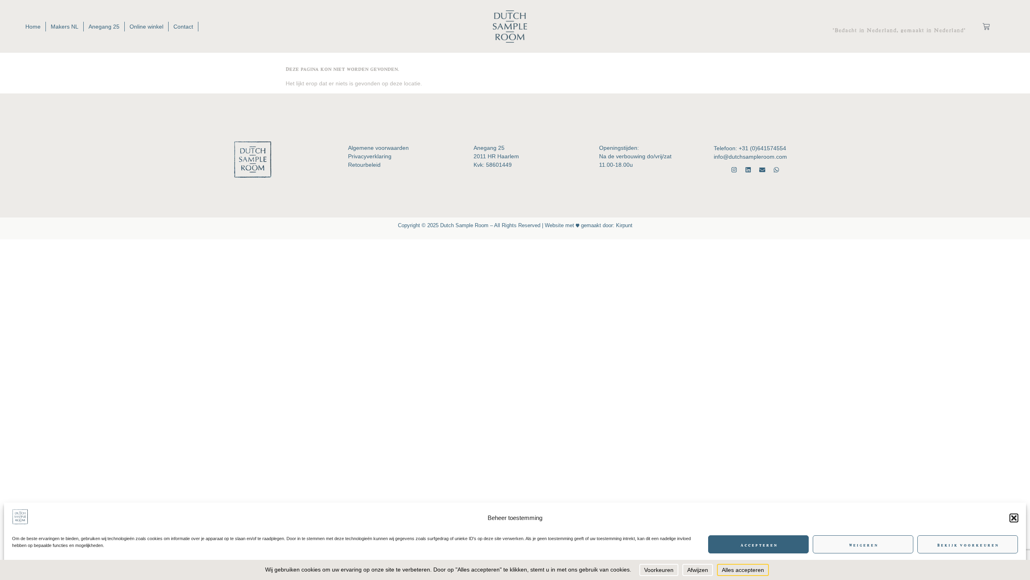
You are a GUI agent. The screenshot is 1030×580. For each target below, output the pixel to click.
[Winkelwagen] (986, 26)
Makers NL (64, 26)
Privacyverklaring (369, 156)
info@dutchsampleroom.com (750, 156)
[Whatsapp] (776, 170)
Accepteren (758, 544)
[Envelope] (762, 170)
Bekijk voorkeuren (968, 544)
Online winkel (146, 26)
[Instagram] (734, 170)
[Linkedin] (748, 170)
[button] (1014, 518)
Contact (183, 26)
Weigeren (863, 544)
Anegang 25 (104, 26)
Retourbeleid (364, 165)
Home (33, 26)
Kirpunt (623, 225)
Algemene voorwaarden (378, 148)
